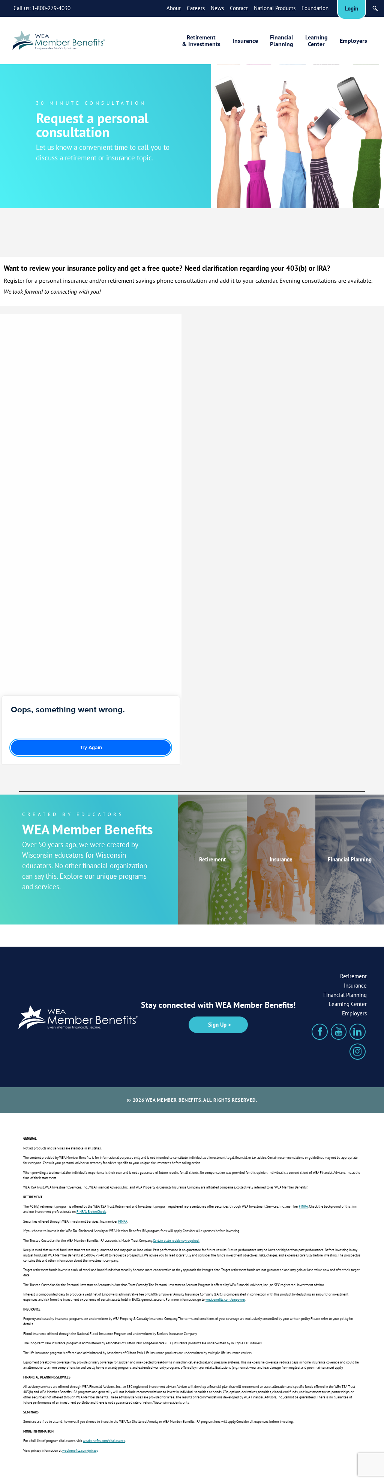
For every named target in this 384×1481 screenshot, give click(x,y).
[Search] (375, 8)
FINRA (303, 1206)
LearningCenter (316, 40)
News (217, 8)
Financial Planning (350, 859)
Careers (196, 8)
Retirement (212, 859)
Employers (353, 40)
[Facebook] (320, 1032)
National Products (275, 8)
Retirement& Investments (201, 40)
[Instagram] (358, 1052)
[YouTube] (339, 1032)
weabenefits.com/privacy (80, 1450)
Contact (239, 8)
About (173, 8)
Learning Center (348, 1003)
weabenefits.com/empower (225, 1299)
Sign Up (217, 1024)
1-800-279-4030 (51, 8)
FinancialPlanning (281, 40)
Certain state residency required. (176, 1240)
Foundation (315, 8)
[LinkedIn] (358, 1032)
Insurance (245, 40)
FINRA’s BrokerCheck (91, 1212)
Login (351, 8)
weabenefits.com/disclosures (104, 1441)
